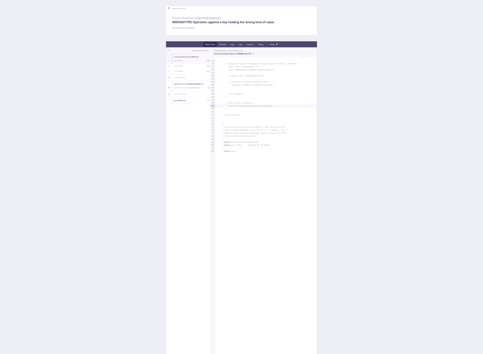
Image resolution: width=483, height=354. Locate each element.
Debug (261, 44)
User (240, 44)
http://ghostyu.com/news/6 (183, 28)
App (232, 44)
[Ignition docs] (170, 8)
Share (272, 44)
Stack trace (210, 44)
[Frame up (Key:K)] (167, 50)
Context (250, 44)
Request (222, 44)
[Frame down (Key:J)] (169, 50)
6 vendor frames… (180, 77)
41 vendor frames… (180, 94)
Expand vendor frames (200, 50)
